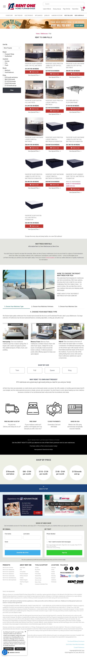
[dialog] (14, 642)
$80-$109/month (10, 79)
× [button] (25, 631)
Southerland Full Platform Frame (72, 101)
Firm (6, 63)
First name (8, 534)
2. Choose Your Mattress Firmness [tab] (42, 306)
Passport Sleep (9, 54)
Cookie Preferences (79, 647)
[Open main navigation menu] (4, 6)
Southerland (8, 56)
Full (34, 370)
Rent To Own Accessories (8, 575)
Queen (52, 370)
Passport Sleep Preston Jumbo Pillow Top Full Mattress (54, 65)
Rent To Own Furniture (8, 567)
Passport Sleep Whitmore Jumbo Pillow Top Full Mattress (75, 65)
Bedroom (7, 70)
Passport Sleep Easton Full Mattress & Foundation (33, 217)
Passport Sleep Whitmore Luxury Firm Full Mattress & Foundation (55, 176)
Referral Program (24, 579)
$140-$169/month (10, 83)
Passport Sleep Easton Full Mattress (33, 101)
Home (38, 33)
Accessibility (38, 575)
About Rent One (25, 565)
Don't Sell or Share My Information (75, 644)
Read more (12, 645)
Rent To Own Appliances (8, 571)
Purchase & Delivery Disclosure (76, 641)
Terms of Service (59, 559)
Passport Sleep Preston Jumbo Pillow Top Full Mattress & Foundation (33, 176)
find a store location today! (49, 446)
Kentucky (53, 575)
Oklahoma (53, 579)
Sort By (5, 44)
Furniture (9, 15)
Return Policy (38, 582)
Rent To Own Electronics (8, 573)
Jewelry (47, 15)
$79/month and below (11, 77)
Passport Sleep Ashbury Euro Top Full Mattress (33, 64)
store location (50, 257)
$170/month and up (10, 85)
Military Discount (24, 575)
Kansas (53, 573)
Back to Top (43, 489)
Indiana (53, 571)
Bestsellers (68, 15)
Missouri (53, 577)
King (69, 370)
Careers (21, 577)
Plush (6, 65)
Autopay (37, 571)
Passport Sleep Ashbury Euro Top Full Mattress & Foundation (75, 176)
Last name (26, 534)
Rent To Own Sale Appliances (9, 579)
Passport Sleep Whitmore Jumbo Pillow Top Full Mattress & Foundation (75, 139)
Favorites (75, 9)
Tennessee (53, 581)
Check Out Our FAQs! (48, 449)
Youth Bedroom (9, 72)
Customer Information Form (41, 584)
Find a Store (57, 9)
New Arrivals (79, 15)
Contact (37, 567)
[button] (14, 653)
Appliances (38, 15)
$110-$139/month (10, 81)
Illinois (52, 569)
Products (6, 565)
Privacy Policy (49, 559)
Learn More (47, 9)
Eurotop (7, 61)
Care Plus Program (24, 581)
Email (6, 542)
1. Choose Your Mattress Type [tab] (13, 306)
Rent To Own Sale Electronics (9, 577)
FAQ (21, 569)
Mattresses (19, 15)
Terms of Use (38, 580)
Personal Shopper (24, 573)
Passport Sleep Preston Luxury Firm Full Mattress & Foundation (54, 139)
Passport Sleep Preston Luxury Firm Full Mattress (54, 102)
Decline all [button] (20, 649)
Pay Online (66, 9)
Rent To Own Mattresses (8, 569)
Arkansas (53, 567)
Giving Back (22, 571)
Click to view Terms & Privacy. (53, 547)
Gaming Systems (57, 15)
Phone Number (51, 534)
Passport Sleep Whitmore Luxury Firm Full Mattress (34, 139)
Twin (17, 370)
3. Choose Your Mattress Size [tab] (67, 306)
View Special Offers (33, 75)
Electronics (29, 15)
